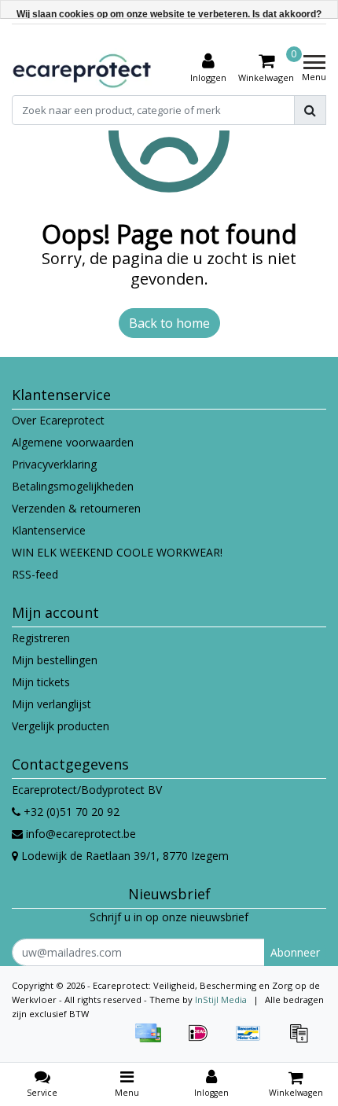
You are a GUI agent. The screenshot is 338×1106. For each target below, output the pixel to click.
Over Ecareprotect (58, 420)
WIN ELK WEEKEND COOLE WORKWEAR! (117, 552)
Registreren (41, 637)
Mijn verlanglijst (51, 703)
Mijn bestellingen (54, 659)
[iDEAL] (203, 1040)
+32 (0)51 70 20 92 (69, 811)
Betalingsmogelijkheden (73, 486)
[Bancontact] (254, 1040)
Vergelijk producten (60, 725)
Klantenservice (49, 530)
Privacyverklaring (54, 464)
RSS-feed (35, 574)
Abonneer (295, 952)
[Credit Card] (153, 1040)
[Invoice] (302, 1040)
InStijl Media (221, 999)
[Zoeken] (310, 110)
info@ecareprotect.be (81, 833)
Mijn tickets (41, 681)
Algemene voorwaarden (73, 442)
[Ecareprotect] (83, 68)
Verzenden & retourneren (76, 508)
